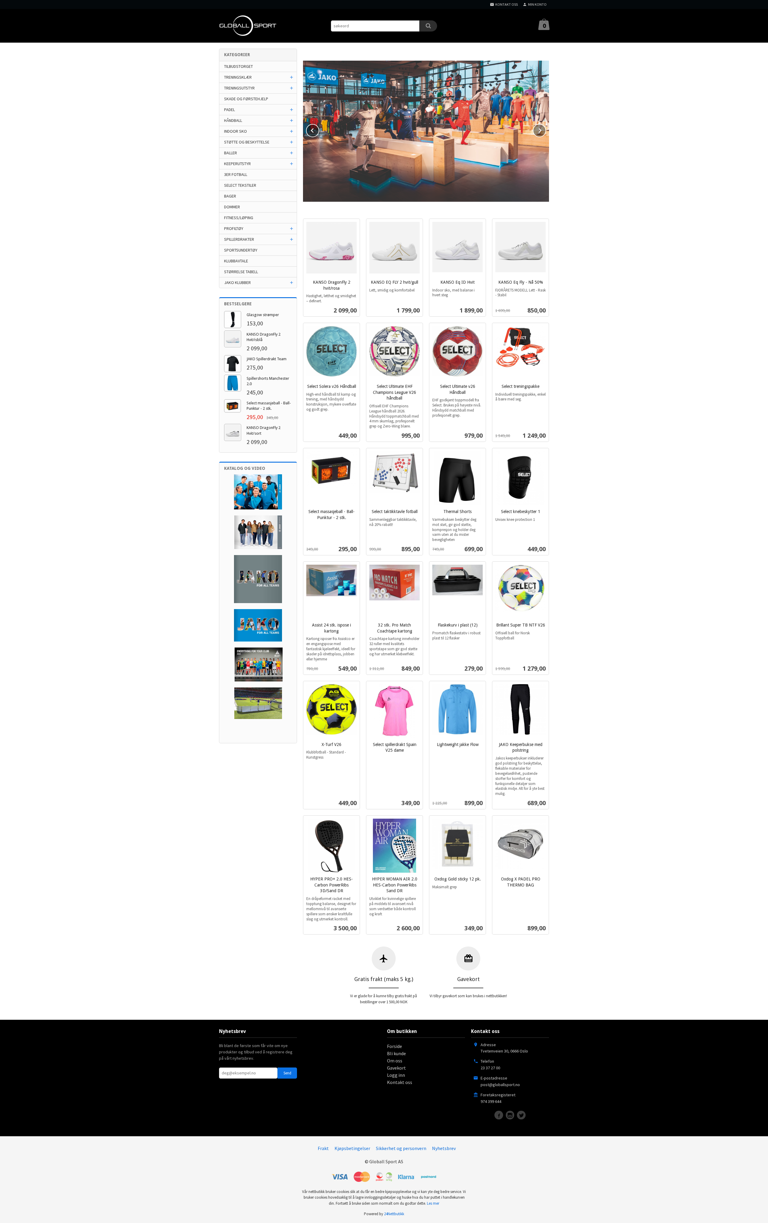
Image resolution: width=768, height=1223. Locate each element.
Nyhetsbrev (444, 1148)
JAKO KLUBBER (237, 282)
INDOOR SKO (235, 131)
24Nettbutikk (394, 1213)
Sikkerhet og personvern (401, 1148)
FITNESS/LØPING (238, 217)
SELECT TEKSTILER (240, 185)
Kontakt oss (399, 1082)
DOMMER (232, 207)
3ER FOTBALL (235, 174)
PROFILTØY (233, 228)
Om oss (394, 1061)
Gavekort (396, 1068)
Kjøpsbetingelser (352, 1148)
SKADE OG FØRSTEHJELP (246, 98)
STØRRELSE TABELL (241, 271)
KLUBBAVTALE (236, 261)
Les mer (433, 1203)
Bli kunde (396, 1053)
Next (545, 129)
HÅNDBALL (233, 120)
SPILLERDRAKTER (239, 239)
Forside (394, 1046)
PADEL (229, 109)
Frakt (323, 1148)
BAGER (230, 196)
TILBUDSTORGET (238, 66)
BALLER (230, 153)
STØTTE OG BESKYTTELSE (246, 142)
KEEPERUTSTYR (237, 163)
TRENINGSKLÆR (238, 77)
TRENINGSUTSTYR (239, 88)
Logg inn (396, 1075)
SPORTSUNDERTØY (240, 250)
